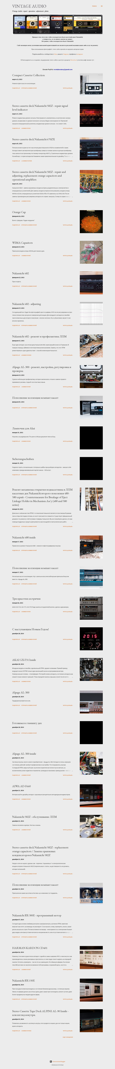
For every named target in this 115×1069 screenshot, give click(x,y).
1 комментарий (26, 255)
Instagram (80, 54)
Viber (55, 54)
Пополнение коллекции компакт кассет (35, 398)
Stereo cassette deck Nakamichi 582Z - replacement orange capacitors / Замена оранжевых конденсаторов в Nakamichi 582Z (40, 851)
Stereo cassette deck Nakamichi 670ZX (33, 139)
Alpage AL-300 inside (24, 754)
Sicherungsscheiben (23, 459)
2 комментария (26, 128)
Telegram (66, 54)
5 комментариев (26, 1030)
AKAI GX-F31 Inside (24, 660)
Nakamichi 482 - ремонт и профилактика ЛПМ (39, 336)
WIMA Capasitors (22, 243)
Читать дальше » (68, 88)
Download (73, 60)
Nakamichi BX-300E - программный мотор (36, 915)
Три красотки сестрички (26, 598)
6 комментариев (26, 355)
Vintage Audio (29, 6)
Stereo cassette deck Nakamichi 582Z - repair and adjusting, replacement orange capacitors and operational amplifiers (39, 175)
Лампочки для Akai (23, 428)
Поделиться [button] (16, 88)
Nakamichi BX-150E (23, 980)
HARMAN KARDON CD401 (29, 948)
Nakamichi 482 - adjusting (26, 304)
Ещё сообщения (68, 1037)
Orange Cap (19, 212)
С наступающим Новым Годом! (30, 629)
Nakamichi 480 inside (24, 537)
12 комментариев (26, 161)
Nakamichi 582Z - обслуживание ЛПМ (34, 817)
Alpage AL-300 (20, 692)
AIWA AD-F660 (21, 786)
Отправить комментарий (29, 88)
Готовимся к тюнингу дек (27, 723)
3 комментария (26, 611)
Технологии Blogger (58, 1061)
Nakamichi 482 (20, 273)
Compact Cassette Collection (28, 75)
